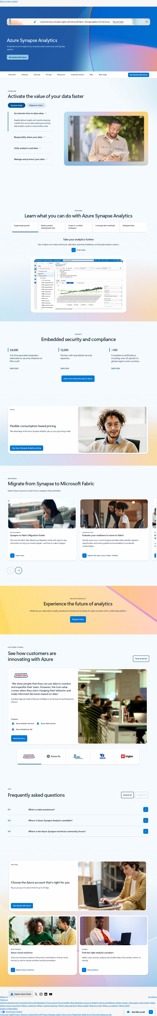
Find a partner (52, 1002)
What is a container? (110, 1005)
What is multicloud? (29, 1005)
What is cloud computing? (10, 1005)
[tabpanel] (78, 150)
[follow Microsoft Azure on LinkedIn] (45, 994)
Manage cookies (54, 1014)
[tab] (16, 105)
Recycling (96, 1014)
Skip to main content (9, 1)
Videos (152, 1002)
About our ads (106, 1014)
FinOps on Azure (6, 999)
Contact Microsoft (35, 1014)
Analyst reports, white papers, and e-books (132, 1002)
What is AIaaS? (83, 1005)
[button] (29, 756)
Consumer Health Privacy (10, 1014)
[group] (42, 529)
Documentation (64, 1002)
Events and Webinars (107, 1002)
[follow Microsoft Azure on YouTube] (50, 994)
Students (95, 1002)
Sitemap (24, 1014)
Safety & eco (87, 1014)
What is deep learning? (68, 1005)
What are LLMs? (95, 1005)
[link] (12, 75)
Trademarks (76, 1014)
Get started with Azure (17, 57)
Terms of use (67, 1014)
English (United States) (9, 1008)
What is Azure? (6, 997)
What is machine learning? (47, 1005)
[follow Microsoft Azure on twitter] (36, 994)
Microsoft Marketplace (37, 1002)
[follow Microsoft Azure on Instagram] (40, 994)
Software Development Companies (14, 1002)
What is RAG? (124, 1005)
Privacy (45, 1014)
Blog (72, 1002)
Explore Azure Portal (22, 994)
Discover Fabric (118, 22)
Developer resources (83, 1002)
